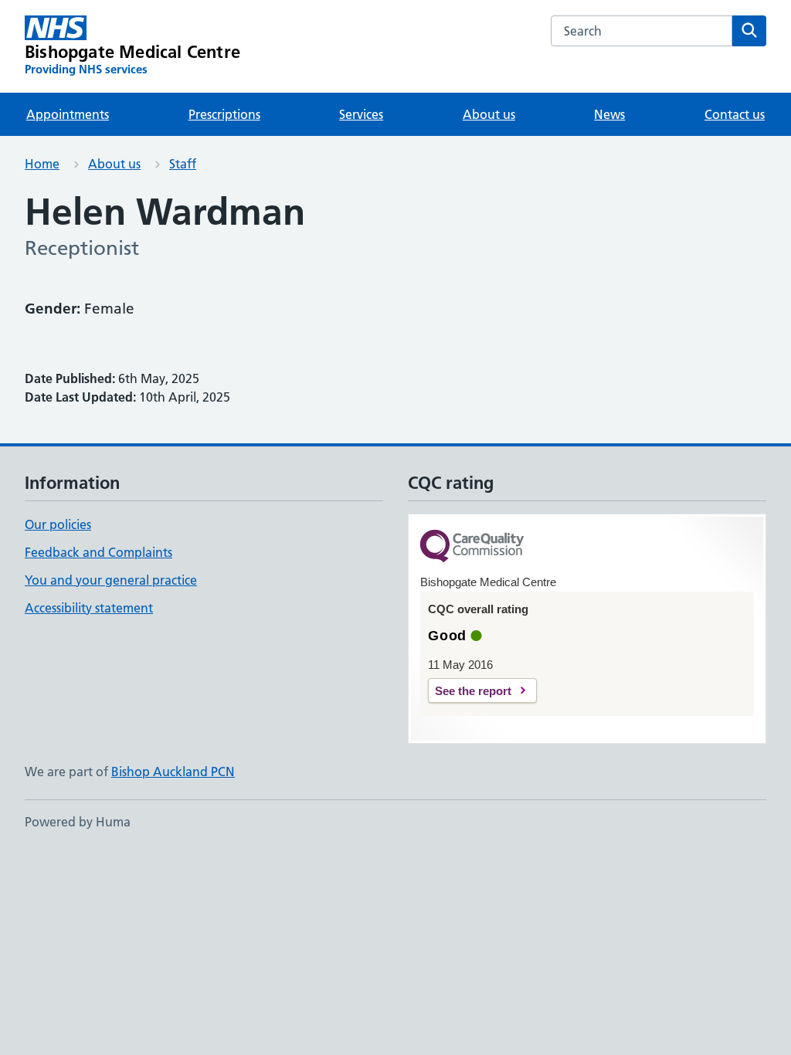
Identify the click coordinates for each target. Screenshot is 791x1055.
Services (361, 114)
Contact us (734, 114)
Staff (182, 163)
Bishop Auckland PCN (173, 771)
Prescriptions (224, 114)
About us (489, 114)
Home (42, 163)
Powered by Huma (78, 821)
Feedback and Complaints (98, 552)
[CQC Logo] (472, 547)
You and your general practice (111, 580)
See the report (473, 690)
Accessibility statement (89, 608)
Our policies (58, 524)
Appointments (67, 114)
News (609, 114)
